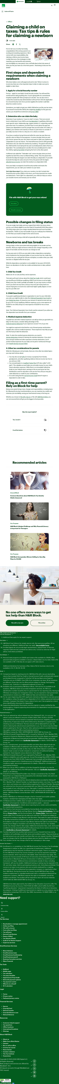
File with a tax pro (16, 210)
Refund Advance (8, 1014)
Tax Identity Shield (9, 938)
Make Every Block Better (11, 1041)
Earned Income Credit (30, 375)
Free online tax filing (10, 930)
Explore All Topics (9, 11)
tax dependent (33, 121)
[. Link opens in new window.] (5, 1081)
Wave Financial (8, 961)
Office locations (8, 1027)
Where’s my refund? (9, 984)
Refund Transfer (8, 1010)
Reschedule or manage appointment (15, 924)
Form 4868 (35, 112)
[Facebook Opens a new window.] (34, 1065)
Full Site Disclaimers (5, 634)
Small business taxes (10, 953)
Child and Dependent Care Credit (40, 298)
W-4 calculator (8, 986)
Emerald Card (7, 1008)
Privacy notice (7, 996)
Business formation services (12, 959)
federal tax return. (14, 300)
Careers (5, 1043)
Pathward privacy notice (11, 998)
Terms (5, 994)
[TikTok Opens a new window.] (34, 1061)
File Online (3, 640)
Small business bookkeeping (12, 955)
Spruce (5, 1006)
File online (14, 203)
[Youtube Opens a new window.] (34, 1072)
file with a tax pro (25, 397)
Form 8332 (21, 150)
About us (6, 1039)
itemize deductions (12, 337)
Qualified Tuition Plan (29, 363)
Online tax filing (8, 926)
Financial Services (5, 712)
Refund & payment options (12, 979)
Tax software (7, 932)
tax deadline (37, 109)
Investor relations (9, 1052)
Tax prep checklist (9, 975)
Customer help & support (11, 1023)
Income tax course (9, 1047)
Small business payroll (10, 957)
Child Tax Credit (34, 278)
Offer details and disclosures (8, 632)
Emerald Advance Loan (10, 1012)
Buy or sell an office (9, 1045)
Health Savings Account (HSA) (18, 343)
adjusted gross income (13, 162)
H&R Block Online (42, 397)
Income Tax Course (5, 843)
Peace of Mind (7, 936)
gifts (23, 357)
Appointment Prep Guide (11, 977)
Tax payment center (9, 982)
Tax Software (3, 654)
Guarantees (7, 1056)
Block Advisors (8, 951)
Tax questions (7, 1025)
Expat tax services (9, 943)
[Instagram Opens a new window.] (34, 1068)
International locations (10, 1029)
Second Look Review (10, 934)
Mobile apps (7, 971)
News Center (7, 1049)
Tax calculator (7, 973)
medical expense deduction (14, 324)
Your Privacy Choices (6, 1083)
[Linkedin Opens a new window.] (34, 1076)
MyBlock (6, 969)
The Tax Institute (8, 1054)
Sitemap (6, 1031)
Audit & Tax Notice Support (12, 940)
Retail (1, 671)
